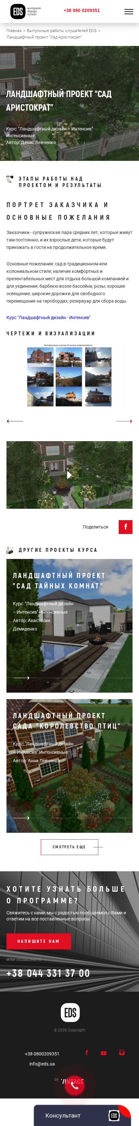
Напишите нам (38, 941)
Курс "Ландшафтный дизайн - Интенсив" (48, 317)
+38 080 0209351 (82, 10)
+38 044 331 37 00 (48, 973)
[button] (15, 421)
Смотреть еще (69, 847)
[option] (69, 385)
